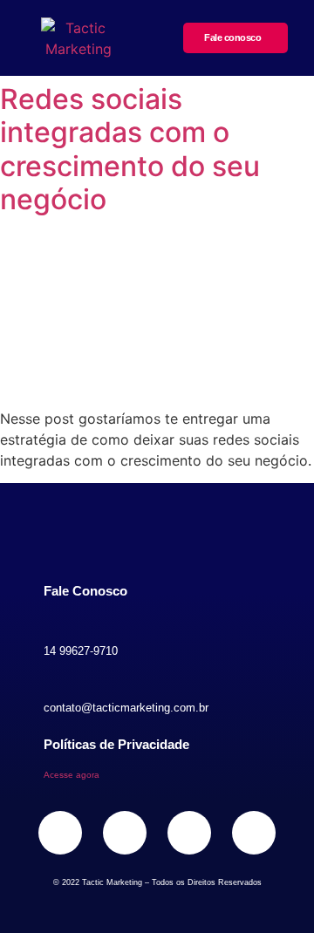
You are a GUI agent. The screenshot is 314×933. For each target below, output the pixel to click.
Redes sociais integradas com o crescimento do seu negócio (130, 149)
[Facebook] (125, 833)
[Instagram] (60, 833)
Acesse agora (71, 775)
